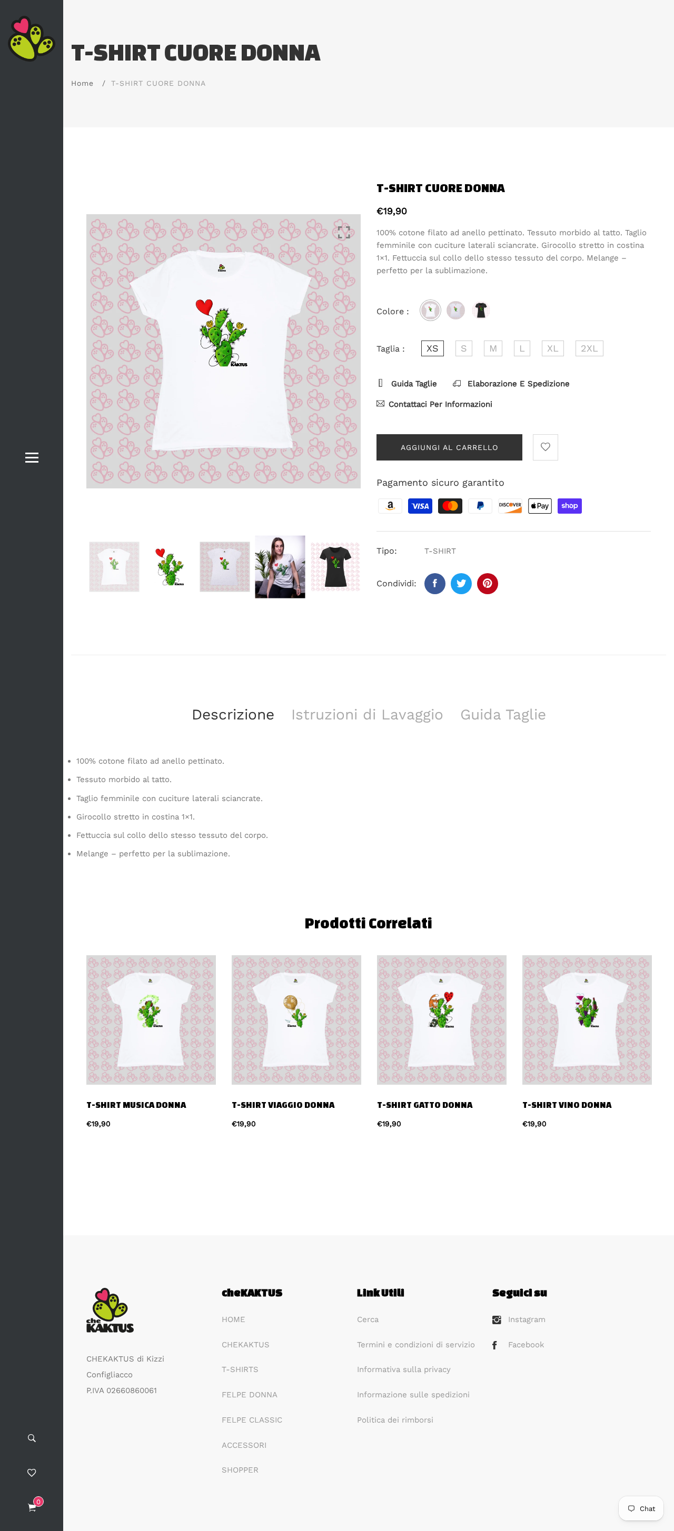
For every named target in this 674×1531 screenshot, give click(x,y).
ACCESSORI (244, 1445)
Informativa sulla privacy (404, 1369)
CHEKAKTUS (246, 1344)
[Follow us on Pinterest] (487, 583)
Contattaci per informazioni (440, 404)
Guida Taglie (413, 383)
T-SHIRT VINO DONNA (566, 1104)
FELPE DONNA (249, 1394)
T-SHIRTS (240, 1369)
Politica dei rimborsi (395, 1420)
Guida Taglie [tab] (503, 714)
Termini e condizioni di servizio (416, 1344)
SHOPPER (240, 1470)
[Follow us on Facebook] (434, 583)
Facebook (526, 1344)
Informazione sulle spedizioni (413, 1394)
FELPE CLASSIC (252, 1420)
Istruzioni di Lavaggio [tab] (367, 714)
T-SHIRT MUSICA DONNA (136, 1104)
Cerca (368, 1319)
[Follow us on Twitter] (461, 583)
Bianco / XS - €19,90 (280, 1351)
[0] (32, 1508)
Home (82, 83)
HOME (233, 1319)
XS (433, 348)
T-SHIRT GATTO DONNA (424, 1104)
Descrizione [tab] (233, 714)
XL (553, 348)
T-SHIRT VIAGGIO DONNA (283, 1104)
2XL (589, 348)
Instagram (527, 1319)
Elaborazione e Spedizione (517, 383)
